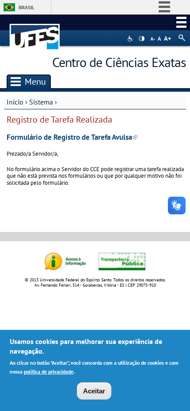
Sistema (41, 101)
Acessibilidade (131, 38)
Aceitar (94, 391)
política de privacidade (48, 371)
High (141, 39)
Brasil (26, 7)
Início (15, 101)
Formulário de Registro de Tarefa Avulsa (72, 137)
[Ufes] (35, 32)
